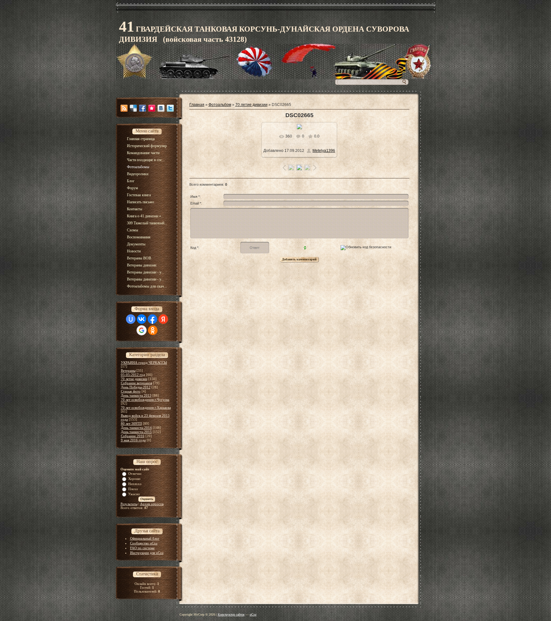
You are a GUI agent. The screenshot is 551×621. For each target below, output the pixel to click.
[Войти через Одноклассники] (153, 330)
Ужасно (134, 494)
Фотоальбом (220, 104)
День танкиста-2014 (136, 428)
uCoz (253, 614)
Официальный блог (144, 538)
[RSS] (124, 108)
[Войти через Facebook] (152, 319)
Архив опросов (152, 504)
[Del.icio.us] (133, 108)
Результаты (129, 504)
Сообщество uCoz (144, 543)
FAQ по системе (142, 548)
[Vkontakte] (161, 108)
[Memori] (151, 108)
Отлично (135, 473)
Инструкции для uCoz (147, 553)
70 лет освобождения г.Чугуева (145, 399)
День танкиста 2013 (136, 395)
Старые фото (131, 391)
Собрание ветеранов (136, 383)
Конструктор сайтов (231, 614)
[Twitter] (170, 108)
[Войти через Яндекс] (163, 319)
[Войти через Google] (141, 330)
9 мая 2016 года (133, 440)
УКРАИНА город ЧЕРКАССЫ (144, 362)
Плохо (133, 489)
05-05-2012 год (133, 375)
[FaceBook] (142, 108)
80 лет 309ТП (131, 423)
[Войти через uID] (131, 319)
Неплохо (135, 484)
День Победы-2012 (136, 387)
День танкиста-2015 (136, 432)
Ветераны (128, 370)
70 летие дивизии (134, 379)
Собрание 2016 (132, 436)
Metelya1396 (323, 150)
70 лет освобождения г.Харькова (146, 407)
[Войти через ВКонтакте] (141, 319)
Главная (196, 104)
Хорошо (134, 479)
